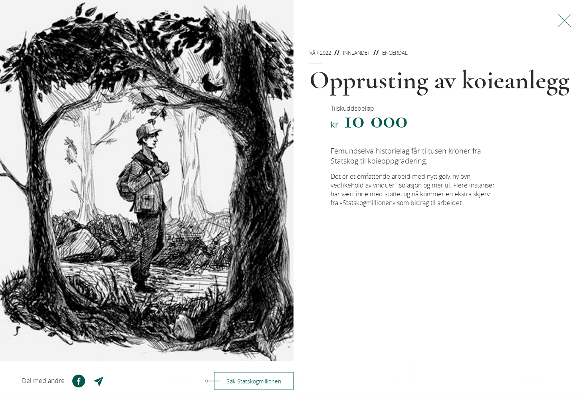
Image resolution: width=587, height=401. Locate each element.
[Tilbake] (564, 20)
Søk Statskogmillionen (253, 381)
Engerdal (395, 52)
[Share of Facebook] (78, 381)
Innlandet (356, 52)
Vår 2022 (320, 52)
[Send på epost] (99, 381)
